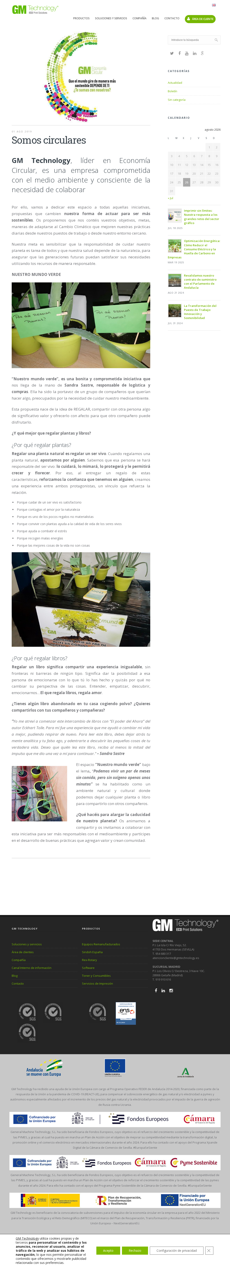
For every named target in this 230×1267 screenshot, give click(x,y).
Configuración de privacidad (177, 1250)
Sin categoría (177, 100)
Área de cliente (202, 19)
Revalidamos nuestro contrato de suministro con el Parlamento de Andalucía (200, 281)
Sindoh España (92, 952)
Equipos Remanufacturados (101, 944)
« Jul (170, 198)
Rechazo (135, 1250)
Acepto (108, 1250)
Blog (155, 18)
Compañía (139, 18)
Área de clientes (23, 952)
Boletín (172, 91)
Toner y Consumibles (96, 976)
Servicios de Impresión (97, 983)
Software (88, 968)
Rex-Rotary (89, 960)
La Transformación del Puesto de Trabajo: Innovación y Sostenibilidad (200, 312)
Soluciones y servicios (111, 18)
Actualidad (175, 83)
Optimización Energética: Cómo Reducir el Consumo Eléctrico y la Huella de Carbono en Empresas (194, 249)
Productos (81, 18)
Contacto (171, 18)
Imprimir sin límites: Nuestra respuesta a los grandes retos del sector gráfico (201, 217)
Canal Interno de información (31, 968)
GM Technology (27, 1238)
